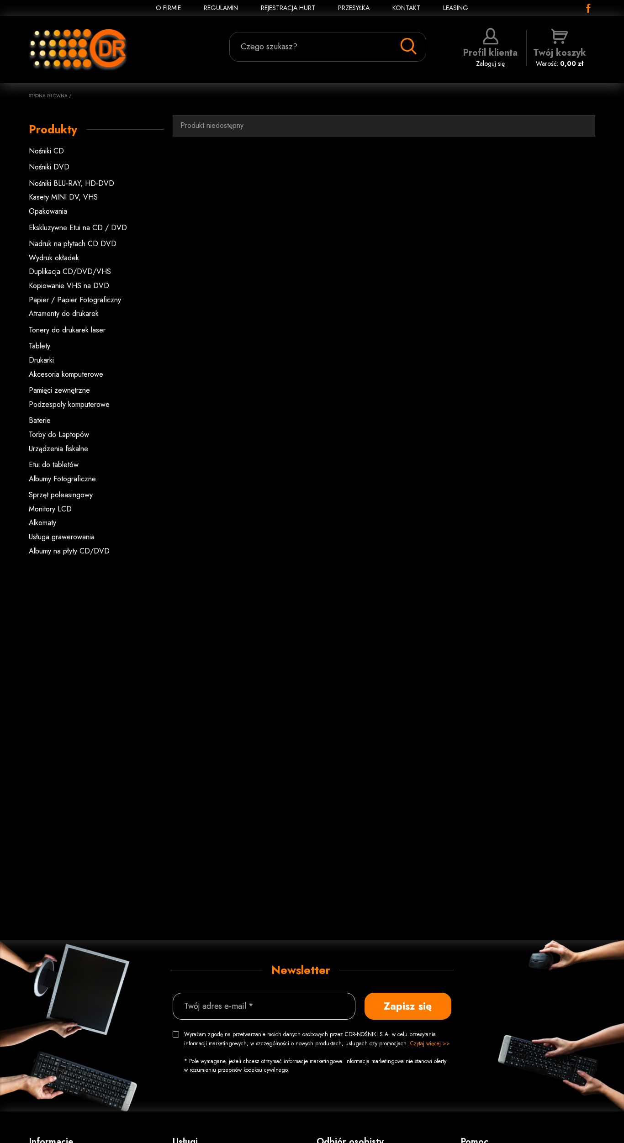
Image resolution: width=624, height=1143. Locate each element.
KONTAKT (406, 7)
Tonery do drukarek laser (67, 330)
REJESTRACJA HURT (288, 7)
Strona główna (48, 95)
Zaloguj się (490, 57)
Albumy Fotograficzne (62, 479)
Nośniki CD (46, 151)
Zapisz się (408, 1006)
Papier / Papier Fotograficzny (75, 300)
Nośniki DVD (49, 167)
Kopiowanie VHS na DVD (69, 285)
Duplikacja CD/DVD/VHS (70, 271)
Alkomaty (42, 522)
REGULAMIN (221, 7)
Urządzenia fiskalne (58, 448)
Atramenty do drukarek (64, 313)
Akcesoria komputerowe (66, 374)
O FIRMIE (168, 7)
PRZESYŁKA (354, 7)
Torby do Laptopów (59, 434)
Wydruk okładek (54, 258)
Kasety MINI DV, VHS (63, 197)
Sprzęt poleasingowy (61, 495)
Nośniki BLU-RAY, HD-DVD (71, 183)
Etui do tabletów (54, 464)
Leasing (455, 7)
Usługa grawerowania (62, 537)
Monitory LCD (50, 509)
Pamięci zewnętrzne (59, 390)
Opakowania (48, 211)
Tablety (39, 346)
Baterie (40, 420)
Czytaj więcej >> (430, 1043)
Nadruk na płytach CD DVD (72, 243)
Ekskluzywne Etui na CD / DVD (78, 227)
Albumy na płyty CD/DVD (69, 551)
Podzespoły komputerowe (69, 404)
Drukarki (41, 360)
